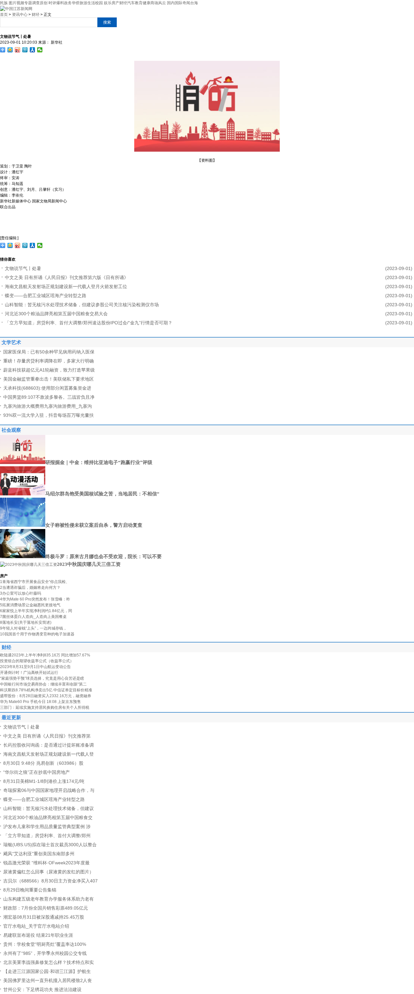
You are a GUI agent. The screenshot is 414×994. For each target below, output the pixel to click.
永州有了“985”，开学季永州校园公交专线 (45, 953)
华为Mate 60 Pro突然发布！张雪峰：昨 (35, 599)
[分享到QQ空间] (10, 49)
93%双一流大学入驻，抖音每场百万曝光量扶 (48, 415)
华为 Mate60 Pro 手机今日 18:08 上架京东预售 (40, 701)
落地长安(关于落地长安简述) (25, 622)
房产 (115, 3)
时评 (52, 3)
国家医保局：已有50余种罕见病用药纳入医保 (48, 351)
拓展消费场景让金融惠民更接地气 (30, 605)
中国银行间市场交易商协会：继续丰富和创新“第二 (43, 684)
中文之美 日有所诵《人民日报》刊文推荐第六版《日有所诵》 (66, 277)
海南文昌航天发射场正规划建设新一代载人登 (48, 754)
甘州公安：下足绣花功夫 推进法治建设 (42, 989)
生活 (91, 3)
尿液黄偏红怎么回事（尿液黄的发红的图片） (48, 871)
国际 (178, 3)
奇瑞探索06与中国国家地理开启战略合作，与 (48, 790)
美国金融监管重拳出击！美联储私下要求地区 (48, 379)
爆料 (60, 3)
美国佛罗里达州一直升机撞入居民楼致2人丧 (47, 980)
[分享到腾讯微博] (25, 49)
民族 (4, 3)
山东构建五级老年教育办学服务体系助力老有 (48, 899)
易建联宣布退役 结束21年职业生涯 (38, 935)
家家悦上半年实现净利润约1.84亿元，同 (36, 611)
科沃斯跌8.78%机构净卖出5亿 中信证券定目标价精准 (46, 690)
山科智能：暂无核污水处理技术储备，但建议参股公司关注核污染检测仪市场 (82, 304)
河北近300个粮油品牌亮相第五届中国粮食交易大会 (56, 313)
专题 (28, 3)
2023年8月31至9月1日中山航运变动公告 (35, 666)
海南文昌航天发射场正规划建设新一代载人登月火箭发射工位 (66, 286)
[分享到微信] (40, 49)
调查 (36, 3)
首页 (4, 14)
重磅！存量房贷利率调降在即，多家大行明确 (48, 360)
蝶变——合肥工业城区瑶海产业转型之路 (45, 295)
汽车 (131, 3)
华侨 (76, 3)
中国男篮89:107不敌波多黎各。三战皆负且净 (48, 397)
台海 (194, 3)
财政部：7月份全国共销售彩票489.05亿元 (45, 908)
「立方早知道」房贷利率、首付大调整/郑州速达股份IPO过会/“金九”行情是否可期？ (88, 322)
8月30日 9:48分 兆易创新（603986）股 (43, 763)
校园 (99, 3)
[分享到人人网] (32, 49)
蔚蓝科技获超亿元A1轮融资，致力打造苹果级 (49, 370)
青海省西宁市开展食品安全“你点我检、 (35, 581)
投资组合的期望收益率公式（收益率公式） (37, 661)
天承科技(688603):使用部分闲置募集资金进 (47, 388)
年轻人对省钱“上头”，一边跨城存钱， (33, 628)
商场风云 (158, 3)
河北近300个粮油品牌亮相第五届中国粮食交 (48, 817)
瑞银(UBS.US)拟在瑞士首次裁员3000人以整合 (50, 844)
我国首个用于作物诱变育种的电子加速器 (37, 634)
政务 (68, 3)
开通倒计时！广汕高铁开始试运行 (29, 672)
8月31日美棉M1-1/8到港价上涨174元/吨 (43, 781)
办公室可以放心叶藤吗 (20, 593)
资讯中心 (19, 14)
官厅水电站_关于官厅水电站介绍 (36, 926)
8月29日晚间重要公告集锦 (29, 889)
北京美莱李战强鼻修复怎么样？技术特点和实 (48, 962)
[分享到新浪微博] (17, 49)
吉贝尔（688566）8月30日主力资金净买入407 (50, 880)
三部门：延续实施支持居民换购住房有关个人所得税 (44, 707)
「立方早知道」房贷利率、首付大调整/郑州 (47, 835)
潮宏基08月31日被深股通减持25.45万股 (43, 917)
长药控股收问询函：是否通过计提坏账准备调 (48, 745)
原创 (44, 3)
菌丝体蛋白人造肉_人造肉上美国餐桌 (33, 616)
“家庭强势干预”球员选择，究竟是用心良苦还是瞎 (42, 678)
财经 (123, 3)
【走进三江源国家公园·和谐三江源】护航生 (47, 971)
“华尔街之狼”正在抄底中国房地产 (36, 772)
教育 (139, 3)
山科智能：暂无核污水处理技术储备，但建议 (48, 808)
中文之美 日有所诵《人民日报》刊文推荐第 (47, 736)
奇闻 (186, 3)
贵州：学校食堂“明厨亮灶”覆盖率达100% (44, 944)
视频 (20, 3)
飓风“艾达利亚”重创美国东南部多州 (38, 853)
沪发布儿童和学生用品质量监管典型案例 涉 (47, 826)
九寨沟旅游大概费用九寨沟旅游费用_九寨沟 (47, 406)
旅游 (83, 3)
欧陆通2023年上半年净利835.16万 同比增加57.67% (45, 655)
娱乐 (108, 3)
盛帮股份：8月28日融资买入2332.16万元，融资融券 (45, 696)
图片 (12, 3)
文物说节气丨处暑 (23, 268)
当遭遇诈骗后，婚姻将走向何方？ (30, 587)
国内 (171, 3)
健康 (146, 3)
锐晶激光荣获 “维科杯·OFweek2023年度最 (46, 862)
